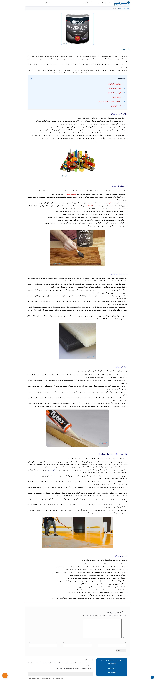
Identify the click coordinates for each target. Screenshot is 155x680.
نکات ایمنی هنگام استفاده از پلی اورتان (109, 101)
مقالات (91, 2)
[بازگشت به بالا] (152, 677)
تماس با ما (85, 2)
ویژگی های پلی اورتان (114, 84)
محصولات (103, 2)
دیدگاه (124, 637)
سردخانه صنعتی (71, 194)
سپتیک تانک (91, 205)
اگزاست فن (51, 470)
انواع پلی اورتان (116, 97)
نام (112, 642)
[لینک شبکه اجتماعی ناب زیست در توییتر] (65, 674)
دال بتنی (108, 203)
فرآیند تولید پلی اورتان (114, 92)
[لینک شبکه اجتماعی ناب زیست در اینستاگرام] (60, 674)
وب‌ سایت (43, 642)
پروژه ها (97, 2)
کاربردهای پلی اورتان (115, 88)
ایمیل (77, 642)
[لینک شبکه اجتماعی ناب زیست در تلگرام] (55, 674)
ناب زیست (110, 2)
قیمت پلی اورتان (116, 106)
